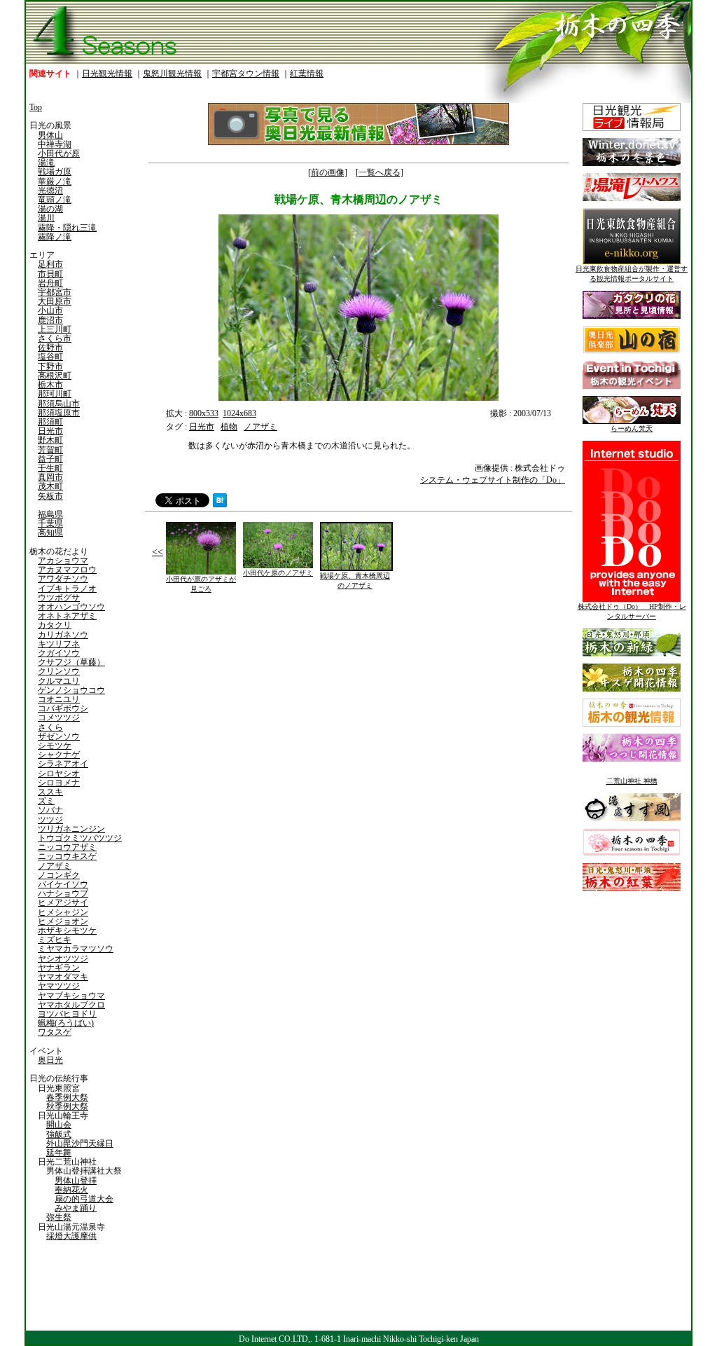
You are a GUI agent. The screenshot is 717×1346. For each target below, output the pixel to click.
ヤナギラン (59, 968)
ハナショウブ (63, 893)
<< (157, 552)
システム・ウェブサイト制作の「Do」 (492, 480)
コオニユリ (59, 699)
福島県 (50, 514)
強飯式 (58, 1134)
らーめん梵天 (632, 428)
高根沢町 (54, 375)
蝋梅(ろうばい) (66, 1023)
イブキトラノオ (67, 588)
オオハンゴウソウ (71, 607)
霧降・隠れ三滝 (67, 228)
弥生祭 (58, 1217)
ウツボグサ (59, 598)
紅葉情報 (306, 73)
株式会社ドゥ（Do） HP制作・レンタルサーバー (632, 611)
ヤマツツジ (59, 986)
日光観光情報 (107, 73)
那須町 (50, 422)
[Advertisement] (250, 711)
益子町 (50, 459)
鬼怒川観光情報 (172, 73)
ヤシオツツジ (63, 958)
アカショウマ (63, 560)
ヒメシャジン (63, 912)
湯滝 (46, 162)
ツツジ (50, 820)
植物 (229, 427)
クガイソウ (59, 653)
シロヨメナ (59, 783)
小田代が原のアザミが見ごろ (201, 584)
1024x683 (239, 413)
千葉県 (50, 523)
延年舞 (58, 1153)
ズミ (46, 801)
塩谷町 (50, 357)
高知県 (50, 532)
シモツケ (54, 745)
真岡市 (50, 477)
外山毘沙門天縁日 (79, 1143)
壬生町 (50, 468)
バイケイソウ (63, 884)
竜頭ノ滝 (54, 200)
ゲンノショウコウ (71, 690)
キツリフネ (59, 644)
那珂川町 (54, 394)
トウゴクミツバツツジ (80, 838)
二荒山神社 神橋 (631, 781)
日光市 (50, 431)
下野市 (50, 366)
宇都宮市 (54, 292)
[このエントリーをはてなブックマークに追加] (220, 504)
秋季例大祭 (67, 1106)
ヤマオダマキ (63, 977)
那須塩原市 (59, 413)
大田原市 (54, 301)
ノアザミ (54, 866)
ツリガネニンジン (71, 829)
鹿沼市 (50, 320)
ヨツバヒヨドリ (67, 1014)
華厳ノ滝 (54, 181)
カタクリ (54, 625)
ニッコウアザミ (67, 847)
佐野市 (50, 347)
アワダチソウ (63, 579)
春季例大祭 (67, 1097)
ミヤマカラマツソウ (75, 949)
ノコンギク (59, 875)
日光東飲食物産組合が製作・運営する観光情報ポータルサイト (632, 273)
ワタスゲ (54, 1032)
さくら (50, 727)
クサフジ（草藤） (71, 662)
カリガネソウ (63, 635)
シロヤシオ (59, 773)
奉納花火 (71, 1190)
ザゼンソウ (59, 736)
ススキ (50, 792)
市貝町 (50, 274)
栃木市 (50, 385)
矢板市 (50, 496)
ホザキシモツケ (67, 930)
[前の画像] (327, 172)
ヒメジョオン (63, 921)
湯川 (46, 218)
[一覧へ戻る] (379, 172)
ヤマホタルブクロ (71, 1005)
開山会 (58, 1124)
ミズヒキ (54, 940)
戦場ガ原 (54, 172)
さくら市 (54, 338)
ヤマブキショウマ (71, 996)
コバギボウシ (63, 708)
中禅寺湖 (54, 144)
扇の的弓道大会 (84, 1199)
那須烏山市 (59, 403)
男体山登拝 (76, 1181)
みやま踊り (76, 1208)
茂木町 (50, 486)
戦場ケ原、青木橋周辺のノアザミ (355, 580)
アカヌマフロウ (67, 570)
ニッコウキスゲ (67, 856)
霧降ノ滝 (54, 237)
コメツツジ (59, 717)
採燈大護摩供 (71, 1236)
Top (35, 107)
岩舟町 (50, 283)
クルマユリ (59, 681)
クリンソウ (59, 671)
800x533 (203, 413)
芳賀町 (50, 450)
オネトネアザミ (67, 616)
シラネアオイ (63, 764)
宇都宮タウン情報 (245, 73)
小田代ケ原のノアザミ (278, 573)
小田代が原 (59, 153)
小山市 (50, 310)
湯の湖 (50, 209)
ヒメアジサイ (63, 902)
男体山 (50, 135)
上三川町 (54, 329)
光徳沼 (50, 190)
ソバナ (50, 810)
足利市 (50, 264)
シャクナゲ (59, 755)
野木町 (50, 440)
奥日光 (50, 1060)
